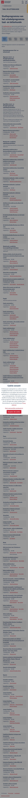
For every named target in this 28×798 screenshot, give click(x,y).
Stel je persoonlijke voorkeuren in (14, 408)
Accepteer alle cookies (14, 412)
